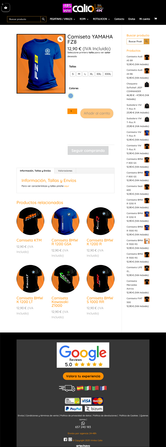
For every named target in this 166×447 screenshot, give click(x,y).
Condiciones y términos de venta (42, 415)
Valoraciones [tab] (65, 170)
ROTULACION (100, 19)
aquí (66, 186)
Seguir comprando (88, 150)
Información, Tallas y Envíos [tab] (35, 170)
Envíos (131, 19)
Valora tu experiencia (83, 376)
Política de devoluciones (105, 415)
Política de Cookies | (129, 415)
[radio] (72, 73)
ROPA (83, 19)
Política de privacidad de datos (76, 415)
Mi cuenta (144, 19)
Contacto (119, 19)
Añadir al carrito (97, 113)
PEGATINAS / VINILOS (61, 19)
